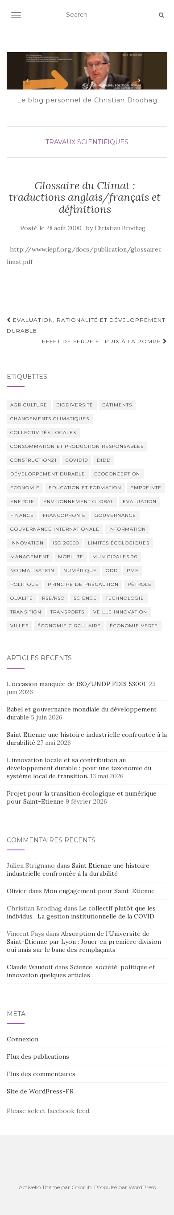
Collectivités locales (43, 432)
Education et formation (85, 488)
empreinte (146, 488)
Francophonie (64, 515)
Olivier (17, 891)
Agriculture (28, 405)
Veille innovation (120, 612)
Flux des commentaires (41, 1074)
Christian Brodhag (120, 228)
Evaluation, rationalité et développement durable (86, 325)
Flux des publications (38, 1056)
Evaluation (140, 501)
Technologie (125, 598)
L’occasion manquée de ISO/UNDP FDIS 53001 (77, 684)
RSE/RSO (53, 598)
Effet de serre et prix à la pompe (102, 341)
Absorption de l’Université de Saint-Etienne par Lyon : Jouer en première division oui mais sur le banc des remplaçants (84, 942)
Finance (22, 515)
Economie (25, 488)
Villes (19, 626)
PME (133, 570)
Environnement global (78, 501)
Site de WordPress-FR (40, 1091)
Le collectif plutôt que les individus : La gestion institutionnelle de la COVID (81, 912)
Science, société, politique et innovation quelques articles (81, 971)
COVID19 (77, 460)
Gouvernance (115, 515)
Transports (67, 612)
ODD (112, 570)
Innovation (27, 543)
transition (25, 612)
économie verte (134, 626)
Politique (24, 584)
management (29, 557)
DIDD (104, 460)
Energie (22, 501)
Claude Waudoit (30, 967)
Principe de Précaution (83, 584)
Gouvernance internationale (54, 529)
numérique (80, 570)
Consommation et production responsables (77, 446)
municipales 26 (114, 557)
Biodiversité (74, 405)
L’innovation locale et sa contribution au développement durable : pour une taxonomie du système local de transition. (79, 768)
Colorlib (81, 1187)
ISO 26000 (66, 543)
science (85, 598)
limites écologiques (118, 543)
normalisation (32, 570)
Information (127, 529)
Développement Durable (47, 474)
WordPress (142, 1187)
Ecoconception (117, 474)
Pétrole (140, 584)
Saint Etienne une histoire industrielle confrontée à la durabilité (78, 869)
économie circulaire (69, 626)
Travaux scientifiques (87, 142)
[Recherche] (161, 15)
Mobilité (70, 557)
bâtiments (117, 405)
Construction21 (33, 460)
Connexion (22, 1039)
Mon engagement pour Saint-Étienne (99, 891)
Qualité (21, 598)
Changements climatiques (49, 419)
